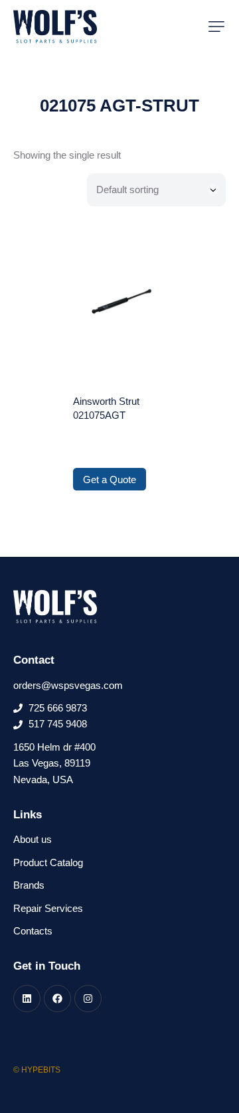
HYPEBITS (40, 1070)
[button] (216, 26)
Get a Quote (109, 479)
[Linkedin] (26, 998)
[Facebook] (57, 998)
